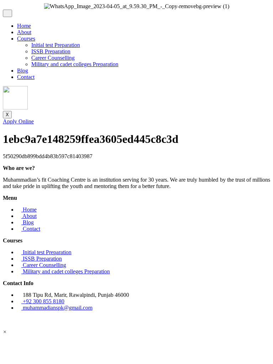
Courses (26, 39)
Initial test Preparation (55, 45)
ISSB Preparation (50, 51)
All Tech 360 (194, 320)
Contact (25, 77)
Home (24, 26)
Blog (22, 71)
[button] (5, 332)
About (24, 32)
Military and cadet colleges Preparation (74, 64)
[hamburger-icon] (7, 13)
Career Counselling (53, 58)
